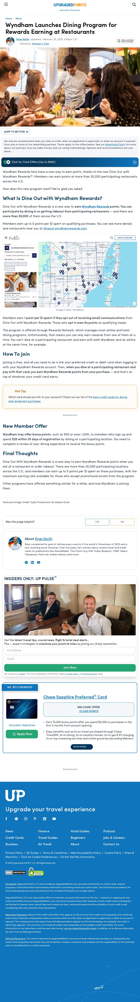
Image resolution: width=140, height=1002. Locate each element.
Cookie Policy (112, 853)
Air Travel (44, 844)
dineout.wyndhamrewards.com (65, 228)
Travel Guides (48, 838)
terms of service (90, 674)
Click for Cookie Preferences (39, 857)
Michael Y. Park (40, 44)
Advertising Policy (115, 144)
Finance (43, 831)
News (19, 18)
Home (8, 18)
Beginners (78, 838)
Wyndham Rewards (95, 206)
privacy (22, 674)
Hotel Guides (80, 831)
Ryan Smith (22, 39)
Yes (97, 522)
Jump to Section (14, 132)
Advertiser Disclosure (70, 10)
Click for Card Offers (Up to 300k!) (33, 162)
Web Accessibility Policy (86, 853)
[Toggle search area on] (134, 4)
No (122, 522)
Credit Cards (14, 838)
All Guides (32, 853)
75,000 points (89, 711)
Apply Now (24, 734)
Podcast (109, 831)
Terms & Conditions (55, 853)
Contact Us (111, 844)
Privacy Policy (14, 853)
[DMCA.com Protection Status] (15, 872)
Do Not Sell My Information (78, 857)
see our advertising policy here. (80, 928)
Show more (79, 747)
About (75, 844)
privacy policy (72, 674)
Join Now (70, 667)
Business (11, 844)
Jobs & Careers (114, 838)
